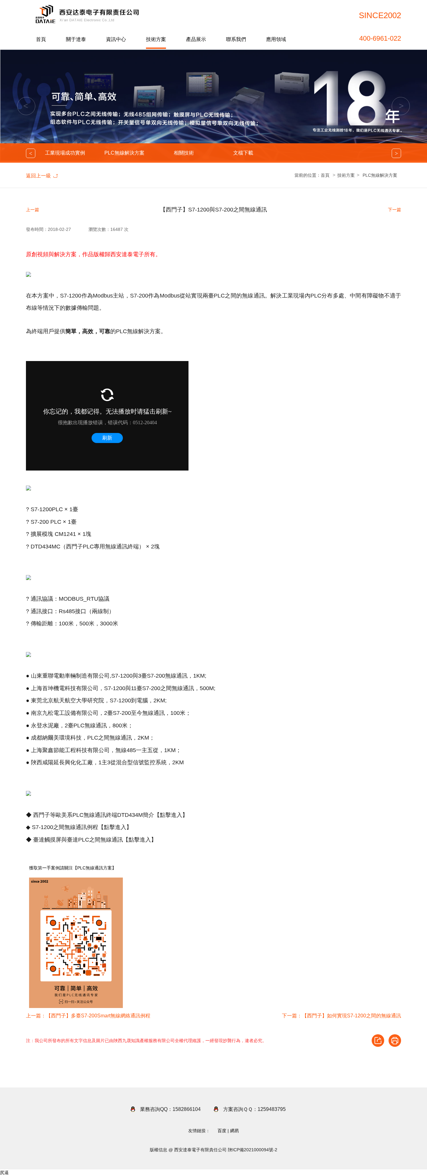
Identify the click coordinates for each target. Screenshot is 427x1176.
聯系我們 (236, 39)
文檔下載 (243, 152)
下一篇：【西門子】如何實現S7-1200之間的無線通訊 (341, 1015)
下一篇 (394, 209)
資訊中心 (116, 39)
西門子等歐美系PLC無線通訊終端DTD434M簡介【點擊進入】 (110, 815)
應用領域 (276, 39)
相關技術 (184, 152)
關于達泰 (76, 39)
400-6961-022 (380, 38)
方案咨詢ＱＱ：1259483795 (254, 1109)
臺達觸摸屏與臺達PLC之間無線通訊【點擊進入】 (95, 840)
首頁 (41, 39)
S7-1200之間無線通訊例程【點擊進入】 (82, 827)
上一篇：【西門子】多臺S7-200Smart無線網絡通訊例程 (88, 1015)
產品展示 (196, 39)
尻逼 (4, 1172)
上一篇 (32, 209)
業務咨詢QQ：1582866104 (170, 1109)
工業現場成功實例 (65, 152)
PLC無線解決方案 (124, 152)
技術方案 (156, 39)
